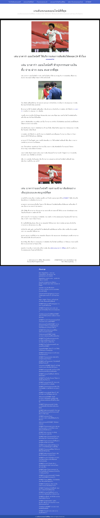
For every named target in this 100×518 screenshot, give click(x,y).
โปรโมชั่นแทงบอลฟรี (15, 2)
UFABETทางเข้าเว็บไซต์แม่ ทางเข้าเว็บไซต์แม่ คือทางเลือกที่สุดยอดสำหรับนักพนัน (49, 459)
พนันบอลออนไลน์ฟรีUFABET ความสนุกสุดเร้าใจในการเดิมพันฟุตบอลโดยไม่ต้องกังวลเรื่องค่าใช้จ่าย (49, 325)
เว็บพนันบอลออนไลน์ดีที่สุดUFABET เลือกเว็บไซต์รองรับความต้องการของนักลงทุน (49, 315)
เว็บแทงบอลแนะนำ (42, 2)
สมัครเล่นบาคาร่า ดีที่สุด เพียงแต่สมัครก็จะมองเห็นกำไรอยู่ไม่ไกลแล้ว (38, 260)
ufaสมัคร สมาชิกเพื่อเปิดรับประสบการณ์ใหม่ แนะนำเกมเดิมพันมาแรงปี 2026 (49, 289)
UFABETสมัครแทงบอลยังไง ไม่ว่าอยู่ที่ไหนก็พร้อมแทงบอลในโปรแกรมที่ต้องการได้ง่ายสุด (49, 411)
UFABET (66, 198)
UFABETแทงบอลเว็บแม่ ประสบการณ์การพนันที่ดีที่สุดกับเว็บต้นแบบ (49, 417)
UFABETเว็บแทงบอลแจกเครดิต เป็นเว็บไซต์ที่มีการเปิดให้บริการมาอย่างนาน (49, 388)
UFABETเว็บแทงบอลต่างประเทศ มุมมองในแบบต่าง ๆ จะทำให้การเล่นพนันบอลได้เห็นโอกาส (49, 428)
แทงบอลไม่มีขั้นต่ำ (29, 2)
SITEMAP (88, 2)
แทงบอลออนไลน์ (50, 59)
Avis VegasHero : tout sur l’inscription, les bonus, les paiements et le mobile (47, 274)
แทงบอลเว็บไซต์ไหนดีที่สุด (57, 2)
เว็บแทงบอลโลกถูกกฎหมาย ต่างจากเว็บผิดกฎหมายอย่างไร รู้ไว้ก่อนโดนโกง (49, 295)
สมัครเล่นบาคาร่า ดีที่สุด (58, 248)
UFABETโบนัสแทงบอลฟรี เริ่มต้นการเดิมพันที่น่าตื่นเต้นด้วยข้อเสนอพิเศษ (49, 406)
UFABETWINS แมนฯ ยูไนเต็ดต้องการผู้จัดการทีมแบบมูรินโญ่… (65, 260)
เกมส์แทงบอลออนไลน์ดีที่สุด (50, 10)
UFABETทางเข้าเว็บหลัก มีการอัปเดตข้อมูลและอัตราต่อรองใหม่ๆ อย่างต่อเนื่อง (48, 465)
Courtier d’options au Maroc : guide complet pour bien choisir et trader (49, 283)
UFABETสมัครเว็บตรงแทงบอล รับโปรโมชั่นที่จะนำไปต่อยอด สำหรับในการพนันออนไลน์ (49, 471)
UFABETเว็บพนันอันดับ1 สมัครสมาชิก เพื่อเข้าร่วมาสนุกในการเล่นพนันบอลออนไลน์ (49, 502)
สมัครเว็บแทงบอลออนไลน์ (75, 2)
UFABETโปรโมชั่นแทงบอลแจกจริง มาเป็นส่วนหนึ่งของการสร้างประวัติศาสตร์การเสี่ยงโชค (49, 340)
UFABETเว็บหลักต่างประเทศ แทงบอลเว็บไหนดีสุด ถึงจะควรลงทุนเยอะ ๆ (49, 309)
